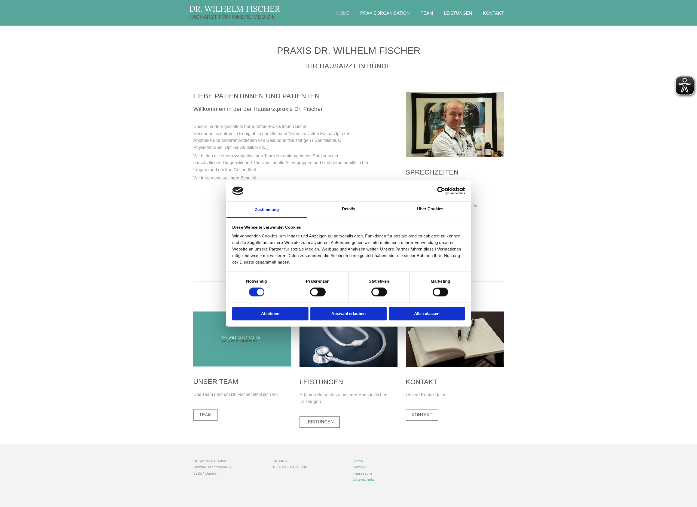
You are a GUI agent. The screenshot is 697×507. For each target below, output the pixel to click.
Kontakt (493, 13)
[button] (205, 415)
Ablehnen (270, 313)
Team (427, 13)
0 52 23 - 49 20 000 (290, 467)
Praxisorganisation (385, 13)
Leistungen (458, 13)
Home (342, 13)
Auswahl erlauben (348, 313)
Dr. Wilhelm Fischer (234, 9)
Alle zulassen (426, 313)
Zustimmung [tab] (267, 209)
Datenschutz (363, 479)
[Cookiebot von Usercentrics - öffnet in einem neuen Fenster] (441, 191)
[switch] (318, 292)
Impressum (362, 473)
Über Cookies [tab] (430, 208)
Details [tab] (348, 208)
